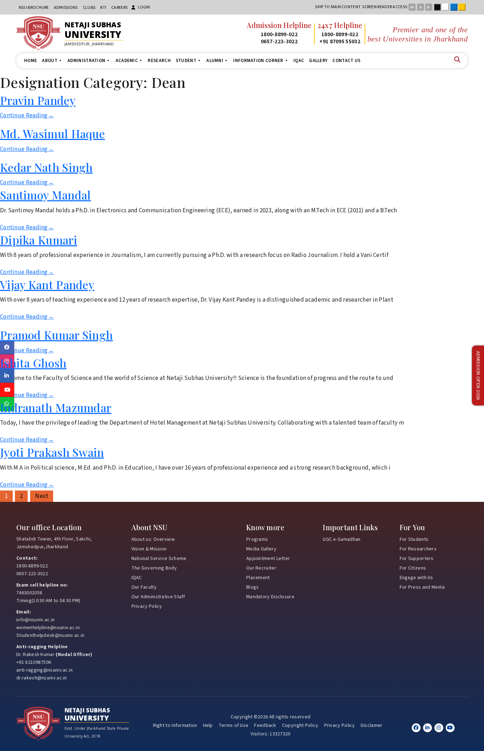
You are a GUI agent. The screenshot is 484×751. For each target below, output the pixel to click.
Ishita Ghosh (33, 362)
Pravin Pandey (37, 100)
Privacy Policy (146, 606)
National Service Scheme (159, 558)
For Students (414, 539)
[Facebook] (416, 727)
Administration (86, 60)
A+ (412, 7)
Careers (119, 8)
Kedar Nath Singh (46, 167)
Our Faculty (144, 587)
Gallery (318, 60)
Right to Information (175, 725)
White (447, 7)
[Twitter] (427, 727)
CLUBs (89, 8)
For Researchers (418, 549)
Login (144, 7)
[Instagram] (438, 727)
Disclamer (372, 725)
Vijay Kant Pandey (47, 284)
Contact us (346, 60)
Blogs (252, 587)
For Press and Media (422, 587)
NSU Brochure (34, 8)
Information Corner (258, 60)
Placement (258, 577)
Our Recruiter (261, 568)
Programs (257, 539)
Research (159, 60)
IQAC (298, 60)
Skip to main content (338, 7)
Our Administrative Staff (158, 596)
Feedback (265, 725)
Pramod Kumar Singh (56, 334)
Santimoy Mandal (45, 194)
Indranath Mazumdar (55, 407)
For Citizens (413, 568)
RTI (103, 8)
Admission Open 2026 (478, 375)
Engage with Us (416, 577)
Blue (455, 7)
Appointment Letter (268, 558)
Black (439, 7)
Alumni (214, 60)
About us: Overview (153, 539)
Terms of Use (234, 725)
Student (186, 60)
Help (208, 725)
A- (428, 7)
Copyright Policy (300, 725)
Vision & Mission (149, 549)
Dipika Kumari (38, 239)
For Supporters (417, 558)
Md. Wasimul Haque (52, 133)
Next (41, 496)
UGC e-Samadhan (341, 539)
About (49, 60)
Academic (127, 60)
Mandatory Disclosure (270, 596)
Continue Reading (27, 115)
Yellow (463, 7)
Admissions (66, 8)
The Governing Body (154, 568)
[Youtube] (450, 727)
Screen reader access (384, 7)
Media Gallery (261, 549)
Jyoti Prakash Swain (52, 452)
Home (30, 60)
